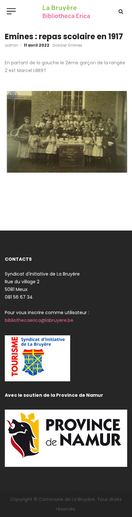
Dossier (60, 45)
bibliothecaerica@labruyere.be (39, 320)
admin (11, 45)
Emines (75, 45)
